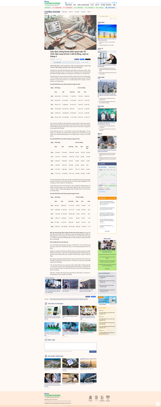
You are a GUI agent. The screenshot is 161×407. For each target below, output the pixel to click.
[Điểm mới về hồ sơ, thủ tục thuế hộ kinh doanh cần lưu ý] (107, 245)
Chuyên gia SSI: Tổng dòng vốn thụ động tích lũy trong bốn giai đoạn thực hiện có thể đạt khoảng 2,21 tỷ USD (107, 214)
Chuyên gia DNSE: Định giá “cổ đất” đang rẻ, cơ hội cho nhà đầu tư (86, 290)
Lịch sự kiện (102, 308)
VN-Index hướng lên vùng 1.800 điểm (106, 45)
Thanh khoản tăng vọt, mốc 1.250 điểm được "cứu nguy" (70, 290)
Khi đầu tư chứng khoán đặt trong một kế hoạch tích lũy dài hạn (107, 150)
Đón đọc (101, 297)
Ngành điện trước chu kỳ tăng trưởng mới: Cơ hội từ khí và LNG (107, 39)
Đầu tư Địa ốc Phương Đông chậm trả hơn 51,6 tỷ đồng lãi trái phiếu (107, 102)
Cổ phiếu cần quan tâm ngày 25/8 (86, 332)
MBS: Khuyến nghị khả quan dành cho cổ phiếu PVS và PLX (107, 290)
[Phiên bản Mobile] (116, 3)
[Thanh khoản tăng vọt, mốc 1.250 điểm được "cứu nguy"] (70, 284)
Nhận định (64, 11)
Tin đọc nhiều (112, 198)
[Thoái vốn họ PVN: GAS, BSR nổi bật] (52, 363)
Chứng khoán (68, 5)
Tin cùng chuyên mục (55, 303)
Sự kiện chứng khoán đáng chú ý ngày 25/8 (69, 317)
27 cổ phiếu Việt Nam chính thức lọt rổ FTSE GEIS (69, 369)
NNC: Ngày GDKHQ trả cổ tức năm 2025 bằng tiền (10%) (107, 327)
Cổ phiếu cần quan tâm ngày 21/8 (86, 383)
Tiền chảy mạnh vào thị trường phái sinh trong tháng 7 (107, 126)
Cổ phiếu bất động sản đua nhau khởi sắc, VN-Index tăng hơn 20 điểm (107, 208)
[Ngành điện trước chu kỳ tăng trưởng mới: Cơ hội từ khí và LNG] (107, 31)
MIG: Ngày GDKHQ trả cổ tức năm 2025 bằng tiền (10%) (107, 319)
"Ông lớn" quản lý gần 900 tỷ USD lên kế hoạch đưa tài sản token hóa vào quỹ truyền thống (107, 69)
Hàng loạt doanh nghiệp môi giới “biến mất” (107, 254)
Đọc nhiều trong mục (55, 356)
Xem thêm (107, 231)
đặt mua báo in (70, 3)
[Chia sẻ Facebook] (112, 3)
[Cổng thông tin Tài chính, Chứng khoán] (52, 3)
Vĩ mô (74, 5)
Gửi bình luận (93, 351)
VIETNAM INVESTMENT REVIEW (106, 3)
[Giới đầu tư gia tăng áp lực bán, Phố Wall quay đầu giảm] (107, 57)
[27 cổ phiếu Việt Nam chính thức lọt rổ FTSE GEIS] (70, 363)
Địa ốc (92, 5)
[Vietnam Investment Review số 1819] (112, 301)
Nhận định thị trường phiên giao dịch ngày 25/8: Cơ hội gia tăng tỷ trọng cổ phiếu (87, 318)
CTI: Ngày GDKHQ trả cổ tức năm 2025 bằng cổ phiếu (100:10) (106, 333)
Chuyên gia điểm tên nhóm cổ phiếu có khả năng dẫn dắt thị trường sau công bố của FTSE (52, 385)
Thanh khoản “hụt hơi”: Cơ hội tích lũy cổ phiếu (107, 42)
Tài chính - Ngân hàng (106, 5)
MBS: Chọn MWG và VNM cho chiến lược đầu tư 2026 (107, 286)
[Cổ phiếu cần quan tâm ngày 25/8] (88, 326)
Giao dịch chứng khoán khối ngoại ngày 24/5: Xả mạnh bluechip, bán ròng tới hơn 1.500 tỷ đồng (53, 291)
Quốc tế (97, 5)
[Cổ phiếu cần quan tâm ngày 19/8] (88, 363)
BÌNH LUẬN (51, 340)
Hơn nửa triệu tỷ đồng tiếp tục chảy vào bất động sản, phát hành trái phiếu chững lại (107, 95)
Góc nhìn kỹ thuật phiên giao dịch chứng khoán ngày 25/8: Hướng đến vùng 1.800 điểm (70, 334)
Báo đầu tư (98, 3)
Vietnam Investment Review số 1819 (104, 300)
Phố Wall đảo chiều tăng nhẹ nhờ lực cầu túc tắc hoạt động (108, 73)
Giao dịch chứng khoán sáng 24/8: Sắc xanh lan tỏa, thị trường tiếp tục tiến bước (107, 220)
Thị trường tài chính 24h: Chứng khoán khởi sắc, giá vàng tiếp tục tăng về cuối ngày (52, 334)
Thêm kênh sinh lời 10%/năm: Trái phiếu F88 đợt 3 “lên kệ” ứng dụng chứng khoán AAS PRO (52, 318)
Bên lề (88, 11)
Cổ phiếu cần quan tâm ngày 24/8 (69, 383)
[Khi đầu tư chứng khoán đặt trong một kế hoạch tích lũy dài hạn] (107, 142)
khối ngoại (81, 299)
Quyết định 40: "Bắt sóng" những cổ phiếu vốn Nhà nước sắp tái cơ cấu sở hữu (107, 261)
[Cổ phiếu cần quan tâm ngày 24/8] (70, 378)
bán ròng (85, 299)
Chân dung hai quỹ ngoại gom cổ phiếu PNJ (106, 226)
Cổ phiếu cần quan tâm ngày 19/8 (86, 368)
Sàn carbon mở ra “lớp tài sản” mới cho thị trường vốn (107, 129)
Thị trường (101, 164)
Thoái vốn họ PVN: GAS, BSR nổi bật (51, 368)
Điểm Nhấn (107, 238)
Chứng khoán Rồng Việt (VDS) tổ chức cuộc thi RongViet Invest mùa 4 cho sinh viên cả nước (107, 159)
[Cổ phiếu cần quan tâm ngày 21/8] (88, 378)
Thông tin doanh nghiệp (83, 5)
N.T (54, 59)
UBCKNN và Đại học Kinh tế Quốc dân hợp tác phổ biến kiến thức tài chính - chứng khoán (107, 154)
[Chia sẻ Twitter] (114, 3)
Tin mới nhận (102, 198)
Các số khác (102, 304)
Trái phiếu (77, 11)
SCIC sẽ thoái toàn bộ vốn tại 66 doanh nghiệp (107, 257)
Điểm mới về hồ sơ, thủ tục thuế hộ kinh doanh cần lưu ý (107, 251)
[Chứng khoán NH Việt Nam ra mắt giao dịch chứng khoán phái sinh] (107, 115)
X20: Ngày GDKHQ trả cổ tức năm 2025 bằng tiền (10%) (107, 313)
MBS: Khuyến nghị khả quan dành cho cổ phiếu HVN (107, 277)
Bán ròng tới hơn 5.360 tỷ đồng (73, 299)
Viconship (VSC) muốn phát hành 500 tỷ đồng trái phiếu (107, 99)
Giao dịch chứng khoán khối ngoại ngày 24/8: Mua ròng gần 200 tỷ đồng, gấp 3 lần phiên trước (107, 203)
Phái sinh (83, 11)
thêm (114, 5)
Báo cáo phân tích (104, 273)
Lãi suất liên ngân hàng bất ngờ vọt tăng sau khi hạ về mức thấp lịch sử (107, 265)
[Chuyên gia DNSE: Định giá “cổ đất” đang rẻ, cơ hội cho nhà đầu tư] (88, 284)
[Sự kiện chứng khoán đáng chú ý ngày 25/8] (70, 310)
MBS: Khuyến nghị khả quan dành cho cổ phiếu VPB (107, 281)
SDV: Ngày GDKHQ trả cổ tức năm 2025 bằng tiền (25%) (107, 323)
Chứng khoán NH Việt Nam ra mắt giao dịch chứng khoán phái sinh (106, 123)
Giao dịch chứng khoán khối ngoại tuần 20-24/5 (58, 299)
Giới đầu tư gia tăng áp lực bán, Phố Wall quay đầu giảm (107, 65)
